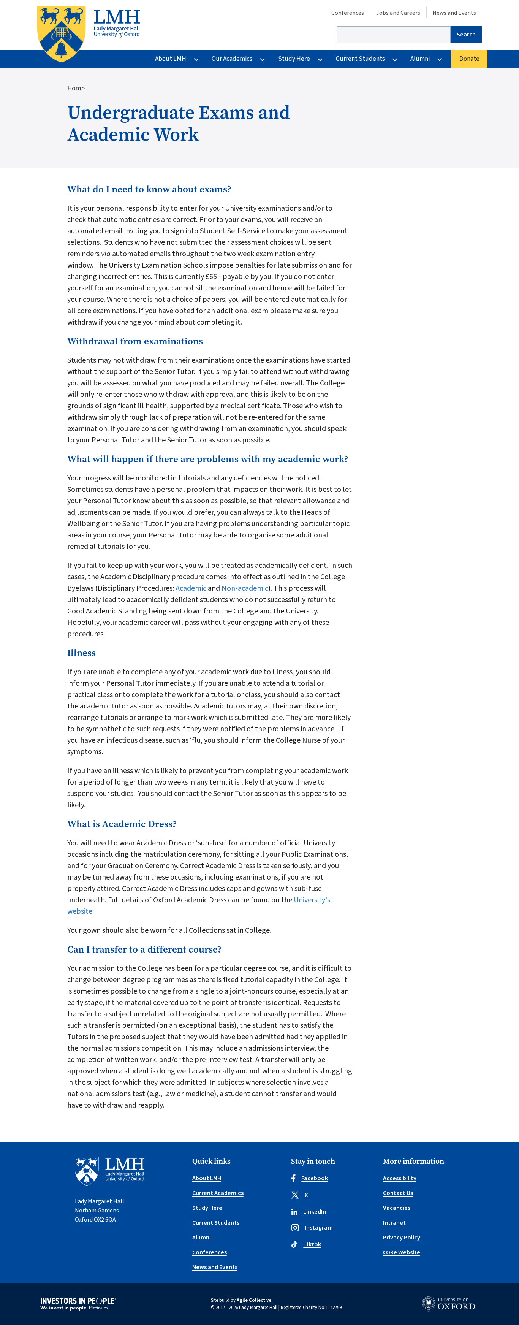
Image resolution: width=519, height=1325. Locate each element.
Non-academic (245, 588)
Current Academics (218, 1193)
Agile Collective (254, 1300)
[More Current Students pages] (395, 59)
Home (76, 88)
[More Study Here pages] (320, 59)
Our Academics (232, 58)
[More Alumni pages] (440, 59)
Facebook (314, 1178)
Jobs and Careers (398, 13)
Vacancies (396, 1208)
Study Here (294, 58)
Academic (191, 588)
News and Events (454, 13)
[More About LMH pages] (196, 59)
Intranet (394, 1223)
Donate (469, 58)
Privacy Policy (401, 1237)
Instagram (319, 1228)
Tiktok (312, 1244)
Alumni (420, 58)
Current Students (360, 58)
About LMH (170, 58)
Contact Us (398, 1193)
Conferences (347, 13)
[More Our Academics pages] (262, 59)
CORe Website (401, 1252)
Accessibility (399, 1178)
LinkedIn (314, 1212)
